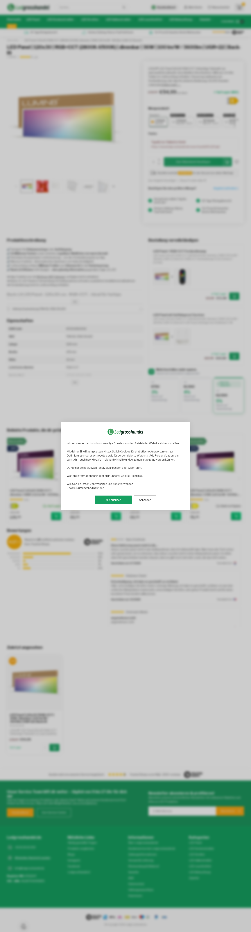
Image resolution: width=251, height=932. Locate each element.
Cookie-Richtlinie (131, 475)
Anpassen (145, 499)
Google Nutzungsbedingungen (85, 487)
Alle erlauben (113, 499)
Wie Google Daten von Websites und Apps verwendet (100, 483)
